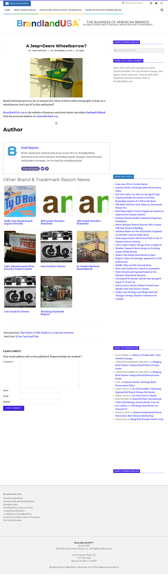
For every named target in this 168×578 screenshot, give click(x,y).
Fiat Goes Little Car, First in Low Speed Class (137, 194)
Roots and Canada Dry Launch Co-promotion (137, 268)
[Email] (42, 169)
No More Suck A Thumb (144, 395)
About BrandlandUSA (13, 498)
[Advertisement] (133, 128)
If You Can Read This (27, 336)
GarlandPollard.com (47, 116)
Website (6, 402)
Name (5, 390)
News (81, 51)
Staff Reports (39, 51)
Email (5, 396)
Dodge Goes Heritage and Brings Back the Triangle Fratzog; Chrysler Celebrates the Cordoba (136, 295)
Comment (8, 362)
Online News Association (105, 567)
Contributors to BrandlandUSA (17, 514)
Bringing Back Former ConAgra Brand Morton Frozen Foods (138, 365)
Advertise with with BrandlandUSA (19, 501)
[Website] (47, 169)
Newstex (71, 567)
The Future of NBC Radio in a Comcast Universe (47, 332)
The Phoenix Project (12, 520)
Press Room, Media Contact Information (21, 517)
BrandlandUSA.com (14, 112)
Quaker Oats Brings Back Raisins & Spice (135, 255)
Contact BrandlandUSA (14, 511)
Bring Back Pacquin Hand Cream (147, 419)
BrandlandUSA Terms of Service (18, 508)
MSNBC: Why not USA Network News (133, 265)
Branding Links (10, 504)
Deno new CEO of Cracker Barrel (131, 184)
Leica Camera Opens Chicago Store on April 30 (138, 245)
